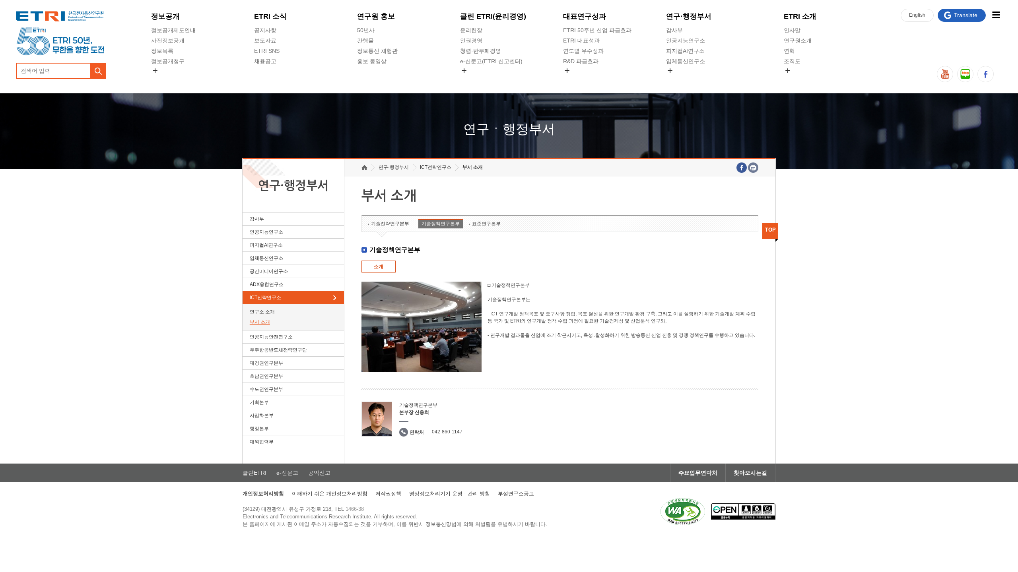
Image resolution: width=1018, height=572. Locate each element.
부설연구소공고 (516, 494)
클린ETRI (254, 473)
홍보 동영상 (372, 61)
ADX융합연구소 (267, 284)
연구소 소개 (262, 312)
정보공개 (165, 16)
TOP (770, 230)
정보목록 (162, 51)
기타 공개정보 (801, 80)
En (917, 15)
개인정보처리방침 (263, 494)
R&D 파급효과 (580, 61)
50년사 (366, 30)
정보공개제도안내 (173, 30)
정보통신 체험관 (377, 51)
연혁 (789, 51)
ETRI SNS (267, 51)
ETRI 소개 (800, 16)
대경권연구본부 (266, 363)
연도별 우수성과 (583, 51)
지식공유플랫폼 (582, 80)
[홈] (364, 167)
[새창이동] (683, 511)
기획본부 (259, 402)
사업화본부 (262, 415)
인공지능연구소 (685, 40)
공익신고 (471, 80)
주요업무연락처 (697, 473)
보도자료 (265, 40)
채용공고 (265, 61)
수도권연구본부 (266, 389)
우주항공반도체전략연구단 (278, 350)
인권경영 (471, 40)
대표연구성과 (584, 16)
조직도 (792, 61)
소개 (378, 266)
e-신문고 (287, 473)
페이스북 (985, 74)
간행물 (365, 40)
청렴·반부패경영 (480, 51)
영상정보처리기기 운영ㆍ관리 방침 (449, 494)
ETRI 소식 (270, 16)
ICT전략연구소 (265, 297)
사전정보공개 (168, 40)
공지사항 (265, 30)
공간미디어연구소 (688, 80)
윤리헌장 (471, 30)
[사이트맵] (996, 15)
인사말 (792, 30)
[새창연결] (741, 167)
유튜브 (945, 74)
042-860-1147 (447, 432)
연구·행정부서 (688, 16)
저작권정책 (388, 494)
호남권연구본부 (266, 376)
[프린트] (753, 167)
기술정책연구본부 (441, 223)
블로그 (965, 74)
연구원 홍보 (376, 16)
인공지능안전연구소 (271, 337)
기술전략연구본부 (390, 223)
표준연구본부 (486, 223)
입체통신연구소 (685, 61)
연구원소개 (798, 40)
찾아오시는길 (750, 473)
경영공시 (162, 80)
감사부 (674, 30)
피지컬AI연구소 (685, 51)
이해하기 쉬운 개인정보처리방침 (329, 494)
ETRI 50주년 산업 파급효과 (597, 30)
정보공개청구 (168, 61)
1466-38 (355, 509)
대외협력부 (262, 441)
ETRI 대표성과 (581, 40)
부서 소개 (260, 322)
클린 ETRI (493, 16)
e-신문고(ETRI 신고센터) (491, 61)
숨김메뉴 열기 (155, 71)
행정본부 (259, 428)
